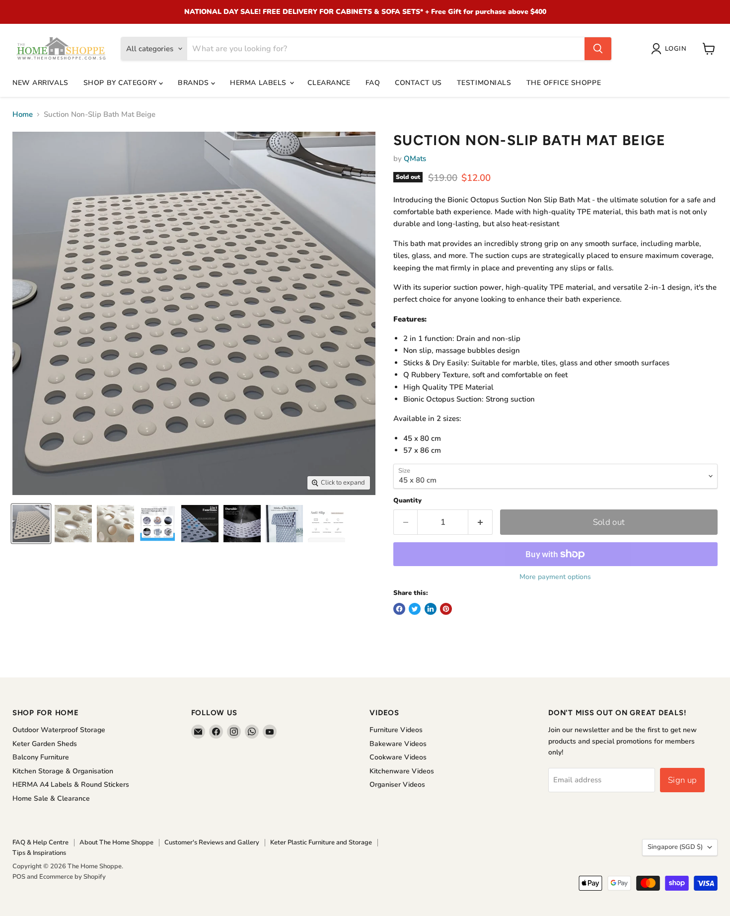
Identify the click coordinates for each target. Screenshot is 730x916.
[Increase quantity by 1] (480, 522)
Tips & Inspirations (39, 852)
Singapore (675, 846)
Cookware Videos (398, 757)
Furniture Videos (396, 730)
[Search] (597, 48)
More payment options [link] (555, 577)
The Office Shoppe (563, 82)
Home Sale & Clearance (51, 798)
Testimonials (484, 82)
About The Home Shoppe (116, 842)
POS (18, 876)
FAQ (372, 82)
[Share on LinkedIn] (431, 609)
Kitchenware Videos (401, 771)
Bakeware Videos (398, 744)
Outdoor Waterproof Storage (58, 730)
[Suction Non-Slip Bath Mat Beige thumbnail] (31, 523)
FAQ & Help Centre (40, 842)
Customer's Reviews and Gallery (211, 842)
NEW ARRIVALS (40, 82)
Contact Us (418, 82)
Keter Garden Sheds (44, 744)
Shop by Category (121, 82)
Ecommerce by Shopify (72, 876)
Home (22, 114)
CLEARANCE (328, 82)
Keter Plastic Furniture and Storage (321, 842)
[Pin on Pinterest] (446, 609)
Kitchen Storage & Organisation (62, 771)
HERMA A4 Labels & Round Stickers (70, 784)
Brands (194, 82)
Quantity (407, 500)
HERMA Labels (259, 82)
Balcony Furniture (40, 757)
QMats (415, 159)
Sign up (682, 780)
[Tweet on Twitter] (415, 609)
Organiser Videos (397, 784)
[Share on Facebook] (399, 609)
